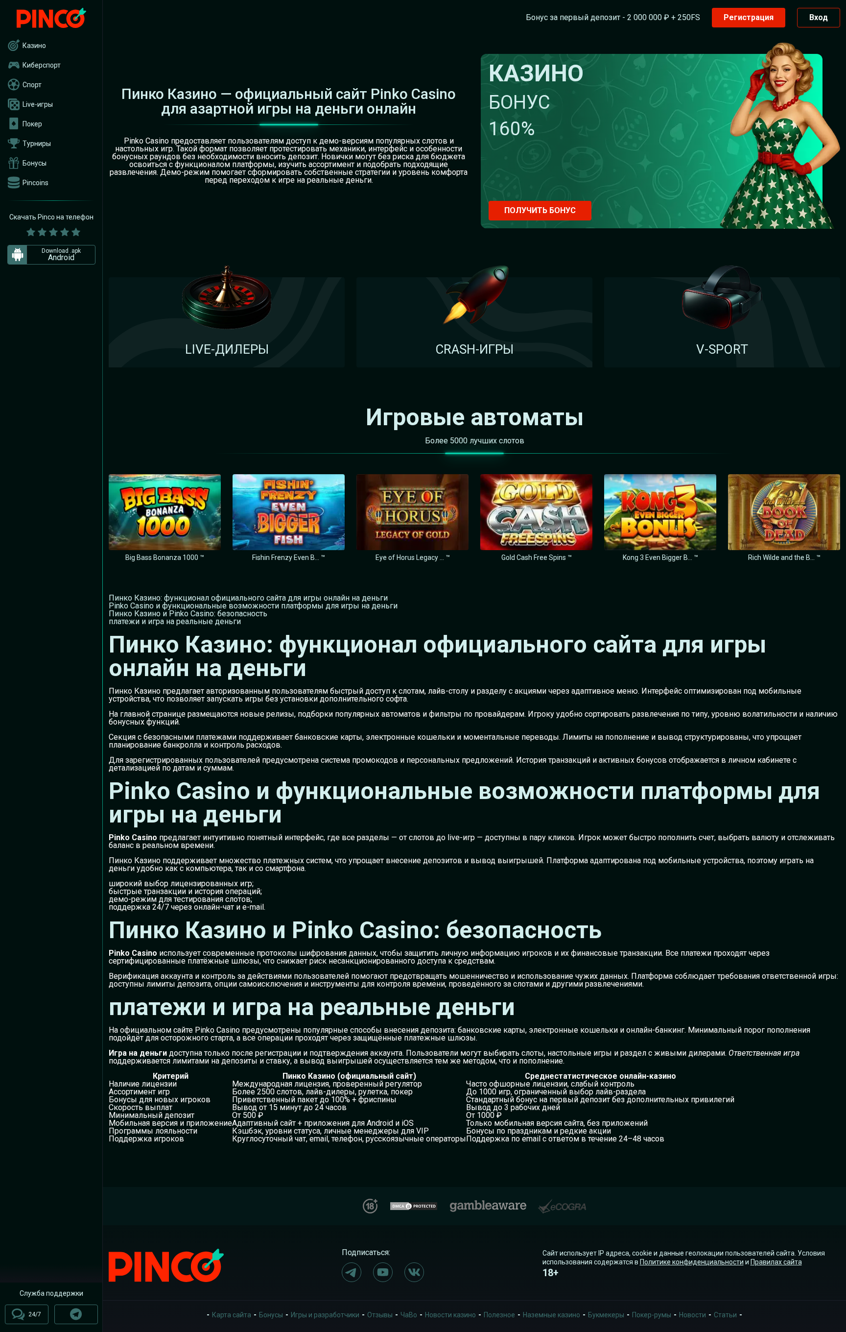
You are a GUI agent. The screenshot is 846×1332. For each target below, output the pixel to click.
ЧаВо (408, 1315)
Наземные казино (551, 1315)
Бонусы (35, 163)
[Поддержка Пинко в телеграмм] (76, 1314)
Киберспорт (42, 65)
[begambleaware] (488, 1204)
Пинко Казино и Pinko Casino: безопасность (188, 613)
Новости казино (450, 1315)
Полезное (499, 1315)
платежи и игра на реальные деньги (175, 621)
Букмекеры (606, 1315)
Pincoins (35, 183)
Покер (32, 124)
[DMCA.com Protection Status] (413, 1205)
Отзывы (380, 1315)
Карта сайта (231, 1315)
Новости (692, 1315)
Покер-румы (651, 1315)
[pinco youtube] (383, 1272)
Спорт (32, 85)
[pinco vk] (414, 1272)
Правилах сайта (776, 1262)
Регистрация (749, 17)
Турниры (37, 143)
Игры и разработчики (325, 1315)
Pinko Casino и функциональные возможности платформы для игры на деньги (253, 605)
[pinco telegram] (351, 1272)
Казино (34, 45)
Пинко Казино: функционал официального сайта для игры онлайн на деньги (248, 598)
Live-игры (38, 104)
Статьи (725, 1315)
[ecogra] (562, 1202)
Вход (818, 17)
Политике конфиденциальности (692, 1262)
